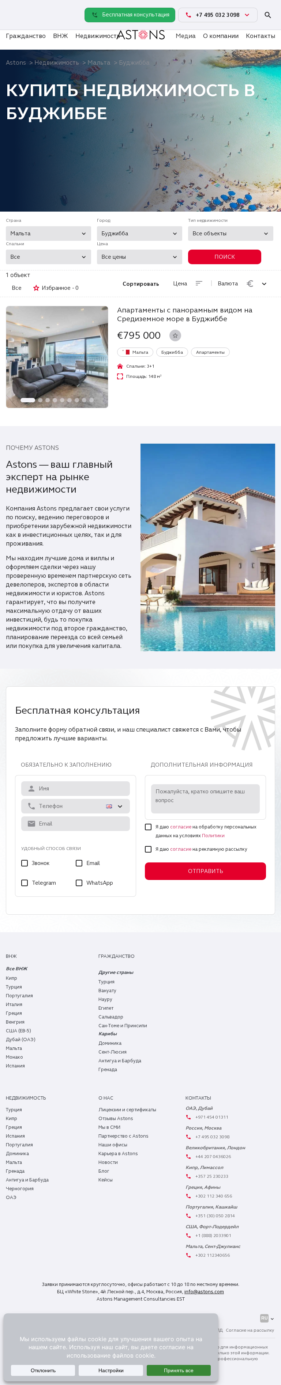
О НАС (105, 1098)
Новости (108, 1162)
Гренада (107, 1070)
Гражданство (26, 36)
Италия (14, 1005)
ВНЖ (60, 36)
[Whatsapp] (13, 7)
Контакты (260, 36)
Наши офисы (112, 1145)
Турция (14, 987)
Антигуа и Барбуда (119, 1061)
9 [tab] (91, 400)
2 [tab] (40, 400)
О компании (221, 36)
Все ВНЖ (16, 969)
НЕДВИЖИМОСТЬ (26, 1098)
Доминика (109, 1043)
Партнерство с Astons (123, 1136)
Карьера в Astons (118, 1154)
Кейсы (105, 1180)
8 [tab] (84, 400)
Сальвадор (110, 1017)
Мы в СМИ (109, 1127)
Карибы (107, 1034)
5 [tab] (62, 400)
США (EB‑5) (18, 1031)
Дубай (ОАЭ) (20, 1040)
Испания (15, 1066)
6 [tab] (69, 400)
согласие (180, 827)
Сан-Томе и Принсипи (122, 1026)
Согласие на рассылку (250, 1330)
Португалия (19, 996)
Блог (103, 1171)
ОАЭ (11, 1197)
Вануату (107, 991)
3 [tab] (47, 400)
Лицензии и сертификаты (127, 1110)
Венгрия (15, 1022)
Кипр (11, 978)
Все (17, 288)
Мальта (98, 63)
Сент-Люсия (112, 1052)
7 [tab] (77, 400)
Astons (16, 63)
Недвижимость (97, 36)
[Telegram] (13, 22)
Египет (105, 1008)
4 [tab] (55, 400)
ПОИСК (224, 257)
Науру (105, 999)
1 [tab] (27, 400)
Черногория (20, 1189)
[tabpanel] (57, 357)
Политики (213, 836)
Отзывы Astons (115, 1119)
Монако (14, 1057)
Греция (14, 1013)
